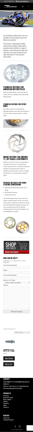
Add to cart (8, 364)
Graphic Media (18, 429)
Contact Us (6, 407)
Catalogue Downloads (8, 420)
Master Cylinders (7, 399)
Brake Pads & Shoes (8, 397)
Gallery (5, 405)
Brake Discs (6, 403)
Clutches (5, 401)
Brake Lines (6, 396)
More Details (9, 358)
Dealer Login (6, 418)
